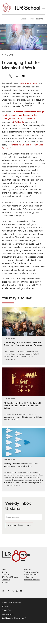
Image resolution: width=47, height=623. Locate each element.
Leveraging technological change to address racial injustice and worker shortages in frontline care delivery (23, 115)
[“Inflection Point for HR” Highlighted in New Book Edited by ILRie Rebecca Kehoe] (23, 396)
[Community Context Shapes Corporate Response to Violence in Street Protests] (23, 336)
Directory (27, 569)
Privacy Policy (7, 610)
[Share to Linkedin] (17, 76)
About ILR (5, 574)
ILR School (5, 606)
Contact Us (6, 580)
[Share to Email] (23, 76)
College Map (28, 577)
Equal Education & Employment (13, 618)
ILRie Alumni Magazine (10, 577)
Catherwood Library (31, 574)
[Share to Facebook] (4, 76)
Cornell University (14, 602)
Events (4, 572)
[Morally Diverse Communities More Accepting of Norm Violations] (23, 459)
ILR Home (23, 19)
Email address (12, 516)
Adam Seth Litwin (28, 83)
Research (40, 19)
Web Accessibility (8, 614)
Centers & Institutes (31, 572)
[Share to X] (10, 76)
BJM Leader (19, 122)
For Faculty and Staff (32, 580)
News (32, 19)
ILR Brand (5, 582)
